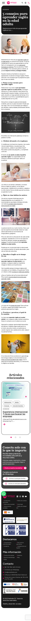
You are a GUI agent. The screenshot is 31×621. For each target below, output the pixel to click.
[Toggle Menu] (3, 3)
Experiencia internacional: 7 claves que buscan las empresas (15, 414)
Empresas (6, 406)
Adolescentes (7, 402)
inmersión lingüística (18, 406)
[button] (4, 424)
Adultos (17, 402)
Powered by (5, 497)
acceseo (18, 604)
